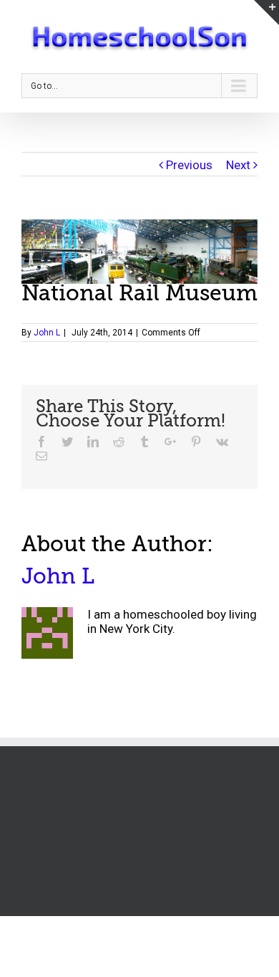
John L (47, 333)
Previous (189, 165)
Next (238, 165)
